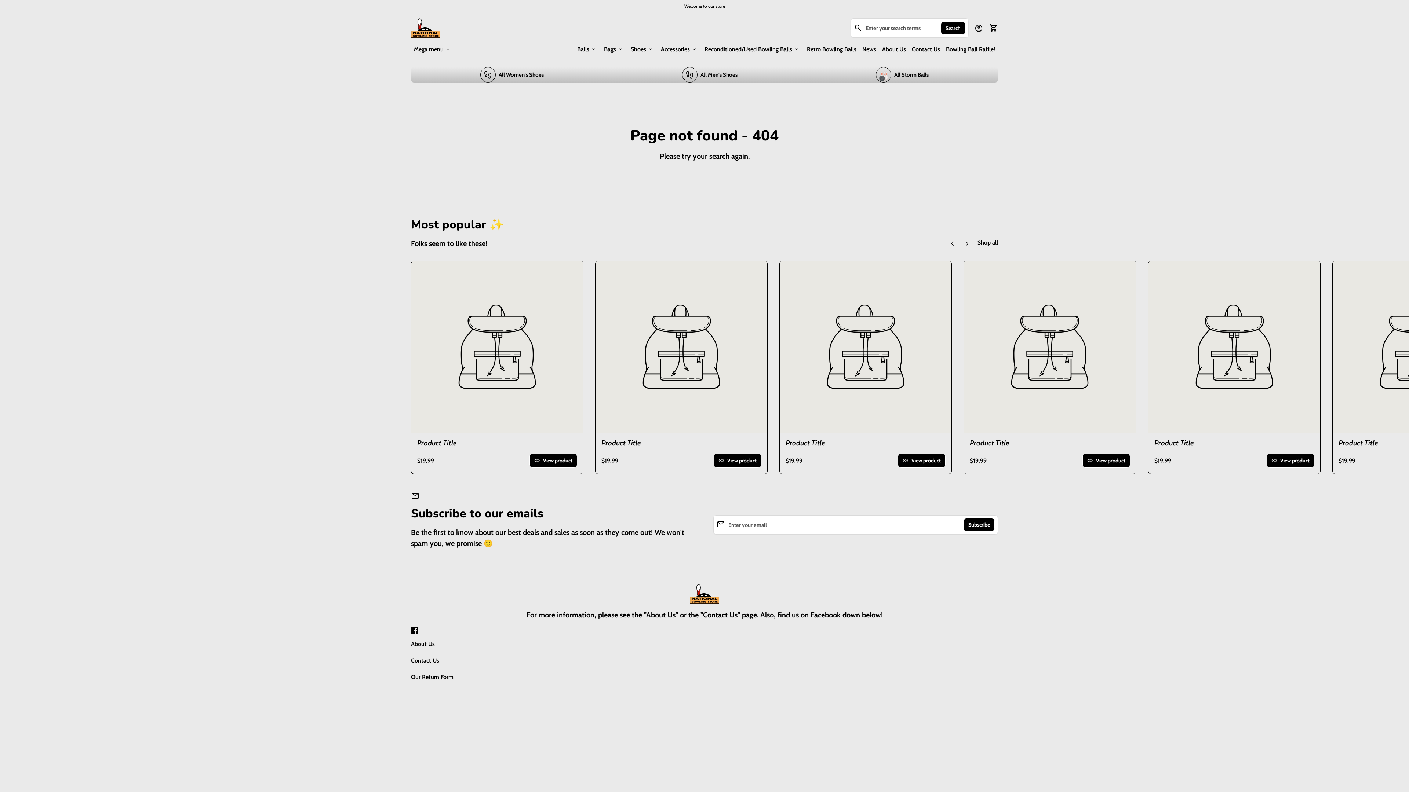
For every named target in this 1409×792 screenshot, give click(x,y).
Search (953, 28)
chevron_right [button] (967, 243)
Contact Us (926, 49)
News (869, 49)
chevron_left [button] (952, 243)
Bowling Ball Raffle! (970, 49)
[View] (497, 347)
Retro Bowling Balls (831, 49)
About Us (894, 49)
